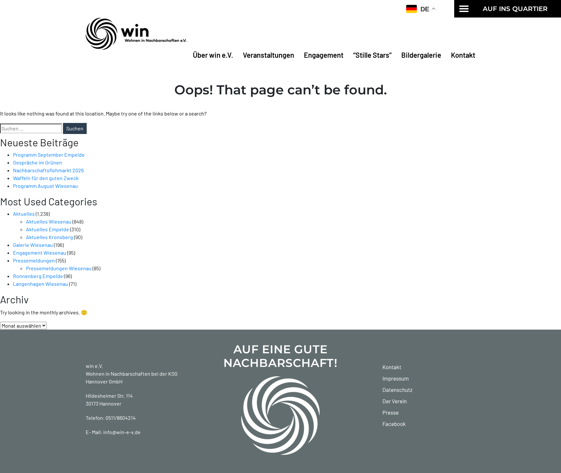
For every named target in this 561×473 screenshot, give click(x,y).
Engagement (323, 55)
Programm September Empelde (49, 155)
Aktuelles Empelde (47, 229)
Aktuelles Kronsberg (49, 237)
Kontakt (463, 55)
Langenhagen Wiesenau (40, 284)
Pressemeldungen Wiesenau (59, 268)
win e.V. (94, 366)
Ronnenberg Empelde (38, 276)
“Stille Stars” (372, 55)
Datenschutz (397, 389)
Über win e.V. (213, 55)
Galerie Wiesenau (33, 245)
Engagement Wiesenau (39, 252)
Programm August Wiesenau (45, 186)
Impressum (395, 378)
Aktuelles (24, 214)
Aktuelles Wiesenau (48, 221)
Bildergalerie (421, 55)
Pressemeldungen (34, 260)
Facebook (394, 423)
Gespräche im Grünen (37, 162)
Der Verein (394, 401)
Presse (390, 412)
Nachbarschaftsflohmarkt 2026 (48, 170)
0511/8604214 (121, 418)
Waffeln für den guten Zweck (46, 178)
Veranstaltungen (268, 55)
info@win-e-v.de (122, 432)
